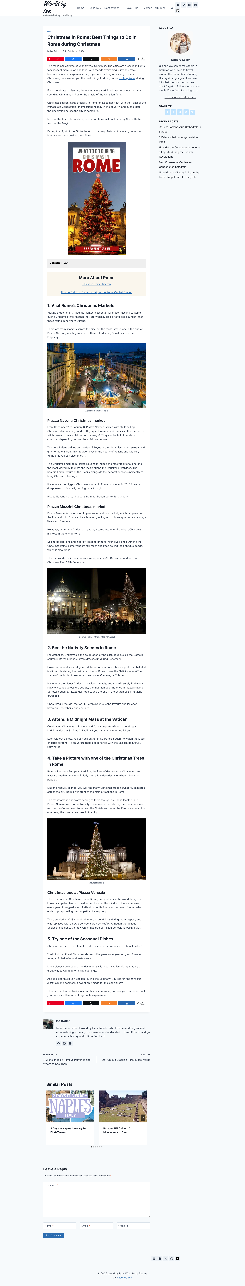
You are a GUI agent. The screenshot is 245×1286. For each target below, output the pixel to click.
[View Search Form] (171, 8)
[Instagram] (189, 5)
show (65, 263)
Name (49, 1225)
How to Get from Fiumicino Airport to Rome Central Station (96, 292)
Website (123, 1225)
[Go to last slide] (50, 1118)
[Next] (143, 1118)
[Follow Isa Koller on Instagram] (64, 1043)
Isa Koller (54, 51)
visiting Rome (127, 78)
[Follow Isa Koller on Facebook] (58, 1043)
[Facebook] (177, 5)
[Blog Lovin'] (192, 112)
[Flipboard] (177, 10)
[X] (165, 1258)
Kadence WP (124, 1277)
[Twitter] (183, 5)
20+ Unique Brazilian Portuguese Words (126, 1057)
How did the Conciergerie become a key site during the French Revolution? (179, 152)
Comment (51, 1185)
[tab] (91, 1146)
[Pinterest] (195, 5)
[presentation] (70, 1106)
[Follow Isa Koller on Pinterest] (70, 1043)
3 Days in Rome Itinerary (96, 284)
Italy (50, 31)
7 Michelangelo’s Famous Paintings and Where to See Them (66, 1059)
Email (85, 1225)
